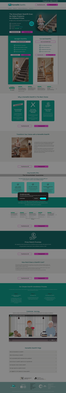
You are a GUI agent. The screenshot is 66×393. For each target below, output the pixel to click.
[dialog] (33, 196)
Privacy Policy (31, 196)
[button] (22, 198)
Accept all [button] (43, 198)
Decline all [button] (36, 198)
